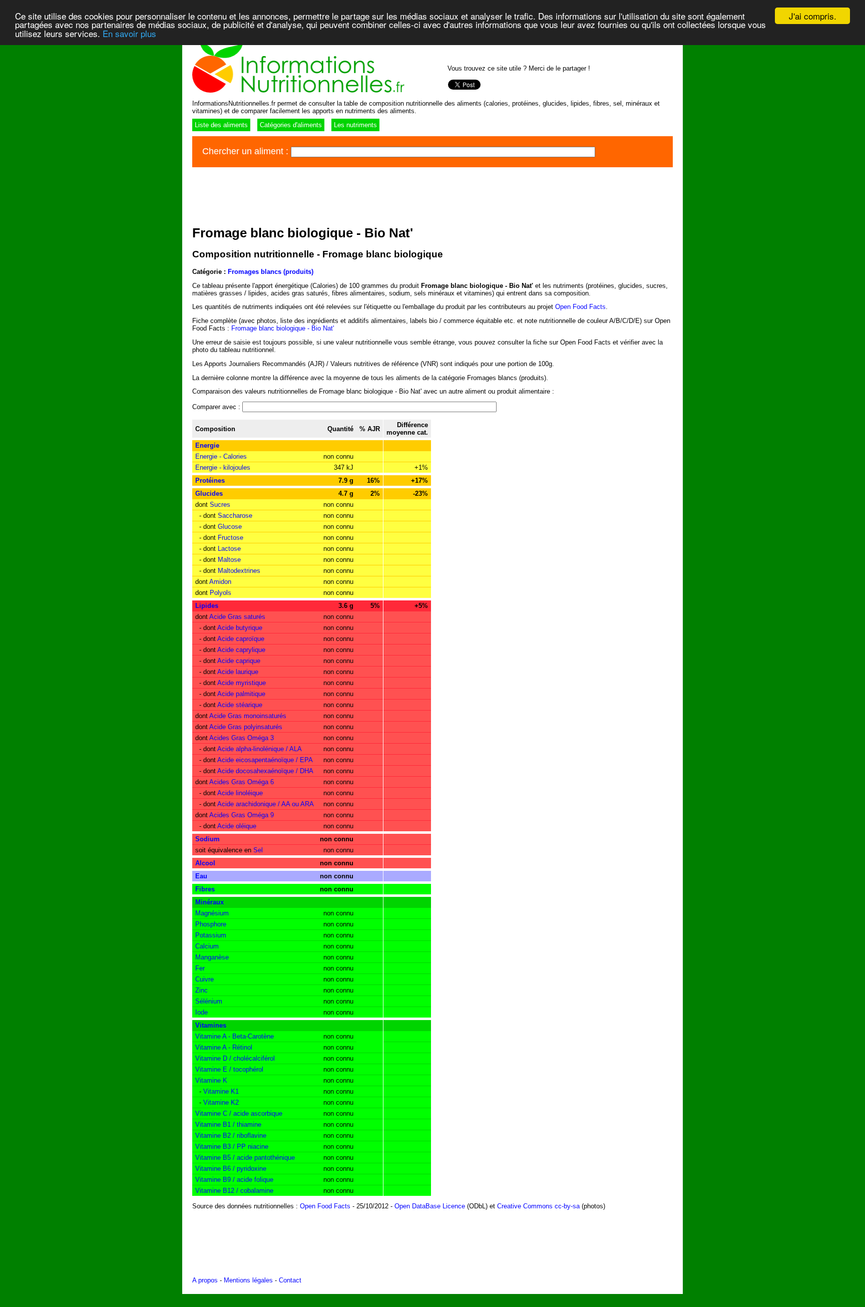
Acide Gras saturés (237, 616)
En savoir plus (129, 33)
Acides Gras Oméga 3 (241, 738)
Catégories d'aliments (291, 125)
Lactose (229, 548)
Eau (201, 876)
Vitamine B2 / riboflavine (230, 1135)
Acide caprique (238, 661)
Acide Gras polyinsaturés (245, 727)
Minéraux (209, 902)
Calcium (207, 946)
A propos (205, 1280)
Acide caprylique (241, 650)
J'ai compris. (812, 16)
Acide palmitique (241, 694)
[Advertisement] (374, 194)
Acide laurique (237, 672)
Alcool (205, 863)
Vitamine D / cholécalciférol (235, 1058)
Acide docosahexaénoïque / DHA (265, 771)
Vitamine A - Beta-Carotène (234, 1036)
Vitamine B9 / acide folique (234, 1179)
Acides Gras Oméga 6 (241, 782)
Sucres (220, 504)
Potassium (210, 935)
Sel (258, 850)
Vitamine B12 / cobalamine (234, 1190)
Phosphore (210, 924)
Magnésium (212, 913)
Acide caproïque (240, 638)
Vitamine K (211, 1080)
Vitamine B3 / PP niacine (231, 1146)
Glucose (230, 526)
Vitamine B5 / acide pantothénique (245, 1157)
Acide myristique (241, 683)
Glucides (209, 493)
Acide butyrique (239, 627)
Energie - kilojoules (222, 467)
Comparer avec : (217, 407)
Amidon (220, 581)
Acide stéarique (239, 705)
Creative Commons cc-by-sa (538, 1206)
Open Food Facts (580, 306)
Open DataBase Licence (429, 1206)
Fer (200, 968)
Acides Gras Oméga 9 (241, 815)
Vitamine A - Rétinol (223, 1047)
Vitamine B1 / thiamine (228, 1124)
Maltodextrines (239, 570)
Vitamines (210, 1025)
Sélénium (208, 1001)
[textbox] (443, 152)
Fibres (205, 889)
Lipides (206, 605)
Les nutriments (355, 125)
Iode (201, 1012)
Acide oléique (236, 826)
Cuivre (204, 979)
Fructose (230, 537)
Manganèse (212, 957)
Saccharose (235, 515)
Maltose (229, 559)
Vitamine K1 (221, 1091)
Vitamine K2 (221, 1102)
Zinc (201, 990)
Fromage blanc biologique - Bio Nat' (282, 328)
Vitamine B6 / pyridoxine (230, 1168)
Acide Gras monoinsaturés (247, 716)
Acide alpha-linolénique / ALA (259, 749)
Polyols (220, 592)
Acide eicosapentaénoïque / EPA (265, 760)
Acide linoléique (240, 793)
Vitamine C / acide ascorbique (238, 1113)
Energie (207, 445)
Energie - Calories (221, 456)
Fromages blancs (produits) (270, 271)
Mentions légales (248, 1280)
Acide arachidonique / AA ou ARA (265, 804)
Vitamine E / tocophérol (229, 1069)
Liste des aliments (221, 125)
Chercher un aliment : (246, 151)
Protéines (210, 480)
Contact (290, 1280)
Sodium (207, 839)
